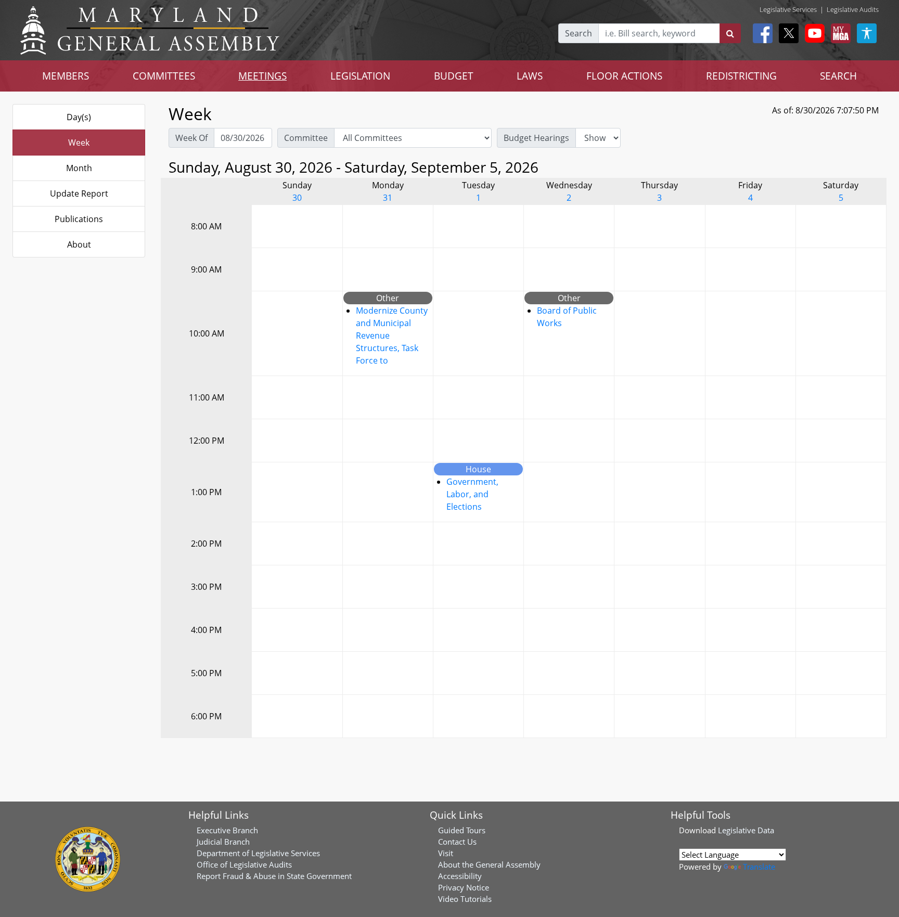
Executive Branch (227, 830)
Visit (445, 853)
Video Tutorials (465, 899)
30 (297, 197)
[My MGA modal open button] (839, 33)
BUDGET (453, 75)
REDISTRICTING (741, 75)
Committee (306, 138)
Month (79, 168)
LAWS (530, 75)
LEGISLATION (360, 75)
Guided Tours (461, 830)
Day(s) (79, 117)
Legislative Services (788, 9)
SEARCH (838, 75)
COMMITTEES (164, 75)
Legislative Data (746, 830)
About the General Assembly (489, 864)
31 (387, 197)
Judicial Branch (223, 841)
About (79, 244)
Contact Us (457, 841)
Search (578, 33)
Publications (79, 219)
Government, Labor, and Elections (472, 494)
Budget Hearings (536, 138)
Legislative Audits (853, 9)
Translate (759, 866)
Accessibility (460, 876)
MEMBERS (65, 75)
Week (78, 142)
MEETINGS (262, 75)
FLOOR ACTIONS (624, 75)
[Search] (730, 33)
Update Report (79, 193)
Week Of (191, 138)
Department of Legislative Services (258, 853)
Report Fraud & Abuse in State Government (274, 876)
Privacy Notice (463, 887)
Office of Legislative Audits (244, 864)
